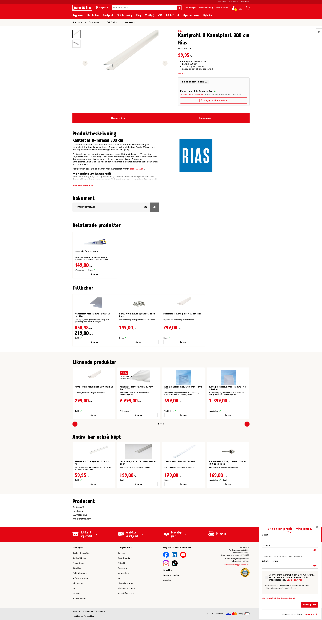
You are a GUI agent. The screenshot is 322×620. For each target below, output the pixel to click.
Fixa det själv (190, 8)
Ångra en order (79, 598)
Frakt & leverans (79, 573)
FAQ (74, 588)
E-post (265, 535)
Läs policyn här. (294, 580)
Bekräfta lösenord (270, 561)
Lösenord (266, 545)
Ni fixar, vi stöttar (80, 578)
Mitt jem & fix (78, 583)
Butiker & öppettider (81, 553)
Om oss (121, 553)
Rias (180, 31)
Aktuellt (121, 563)
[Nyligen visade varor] (319, 32)
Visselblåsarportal (126, 593)
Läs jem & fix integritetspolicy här (279, 598)
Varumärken (123, 573)
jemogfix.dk (101, 611)
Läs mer (181, 74)
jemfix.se (76, 611)
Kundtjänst (245, 2)
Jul (119, 578)
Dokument (205, 118)
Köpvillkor (77, 568)
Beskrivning (118, 118)
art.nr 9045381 (137, 169)
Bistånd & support (126, 583)
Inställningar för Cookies (83, 616)
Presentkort (221, 2)
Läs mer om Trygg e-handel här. (237, 565)
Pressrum (122, 568)
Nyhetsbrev (233, 2)
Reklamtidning (206, 8)
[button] (158, 424)
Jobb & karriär (222, 8)
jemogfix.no (88, 611)
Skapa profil (309, 605)
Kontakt (76, 593)
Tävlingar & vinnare (126, 588)
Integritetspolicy (171, 575)
